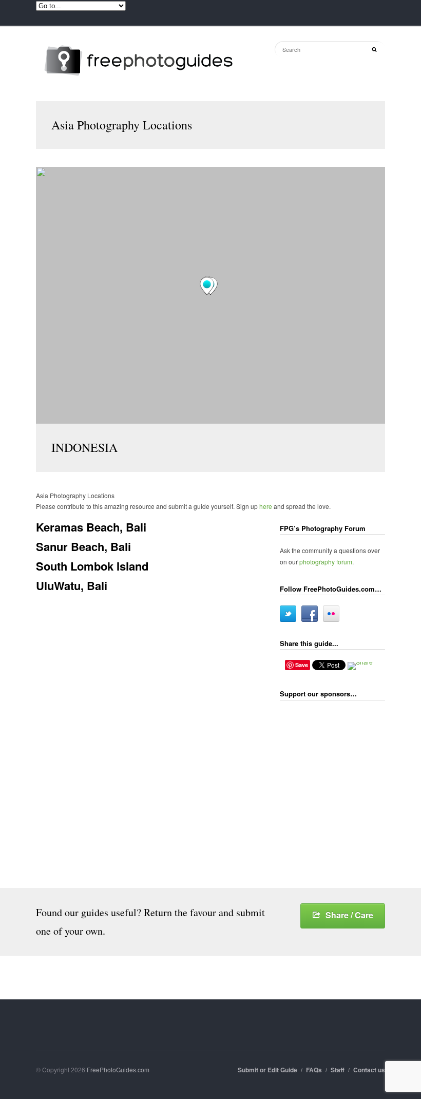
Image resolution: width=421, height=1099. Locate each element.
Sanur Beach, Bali (83, 546)
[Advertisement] (350, 775)
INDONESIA (84, 447)
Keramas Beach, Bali (91, 527)
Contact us (369, 1069)
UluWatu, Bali (71, 585)
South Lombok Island (92, 566)
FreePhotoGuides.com (118, 1069)
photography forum (325, 561)
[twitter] (288, 613)
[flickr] (331, 613)
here (265, 506)
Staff (338, 1069)
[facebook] (309, 613)
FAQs (314, 1069)
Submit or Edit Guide (267, 1069)
